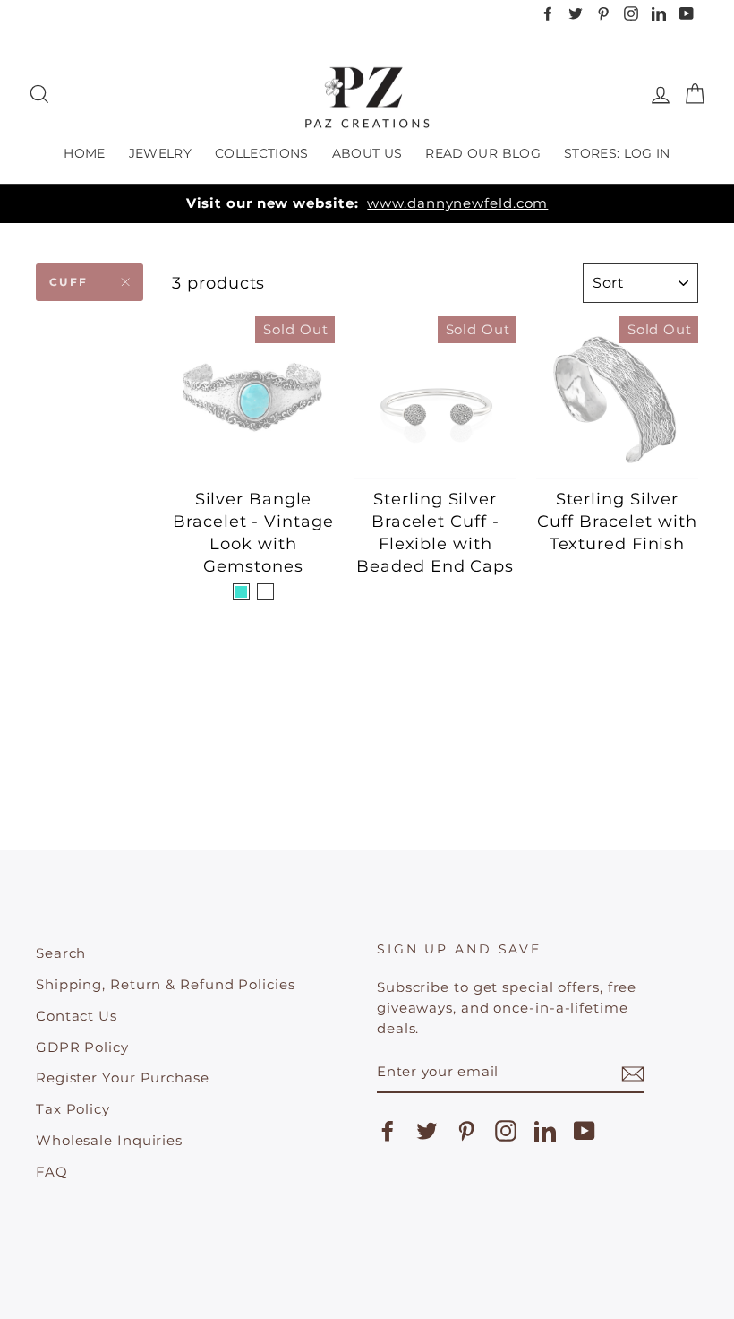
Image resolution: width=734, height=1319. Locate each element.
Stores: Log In (617, 153)
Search (61, 952)
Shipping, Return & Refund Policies (165, 984)
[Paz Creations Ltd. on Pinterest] (466, 1131)
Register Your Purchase (122, 1077)
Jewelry (160, 153)
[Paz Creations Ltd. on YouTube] (584, 1131)
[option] (367, 204)
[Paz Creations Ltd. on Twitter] (427, 1131)
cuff (69, 282)
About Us (367, 153)
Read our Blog (483, 153)
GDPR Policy (82, 1047)
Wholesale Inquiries (109, 1140)
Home (84, 153)
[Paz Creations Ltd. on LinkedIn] (545, 1131)
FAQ (52, 1171)
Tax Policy (73, 1108)
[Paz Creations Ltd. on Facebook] (387, 1131)
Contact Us (76, 1015)
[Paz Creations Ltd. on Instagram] (505, 1131)
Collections (262, 153)
